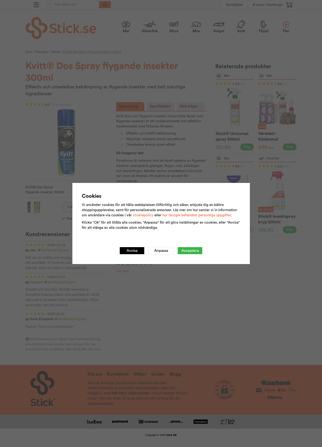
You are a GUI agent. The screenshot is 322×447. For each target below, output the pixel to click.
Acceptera (190, 251)
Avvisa (132, 251)
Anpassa (161, 251)
